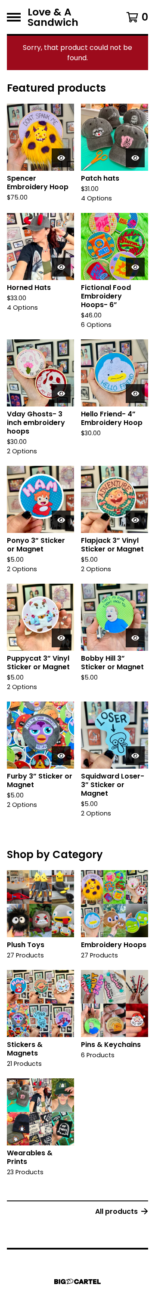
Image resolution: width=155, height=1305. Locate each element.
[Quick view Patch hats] (135, 157)
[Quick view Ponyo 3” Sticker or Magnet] (61, 520)
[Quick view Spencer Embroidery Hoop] (61, 157)
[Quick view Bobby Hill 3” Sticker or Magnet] (135, 637)
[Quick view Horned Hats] (61, 267)
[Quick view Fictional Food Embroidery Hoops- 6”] (135, 267)
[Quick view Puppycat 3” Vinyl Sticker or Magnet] (61, 637)
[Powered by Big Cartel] (77, 1281)
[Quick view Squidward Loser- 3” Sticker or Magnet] (135, 755)
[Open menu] (14, 17)
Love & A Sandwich (53, 17)
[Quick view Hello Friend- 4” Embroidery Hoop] (135, 393)
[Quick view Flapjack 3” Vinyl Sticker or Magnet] (135, 520)
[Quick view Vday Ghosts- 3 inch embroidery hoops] (61, 393)
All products (116, 1211)
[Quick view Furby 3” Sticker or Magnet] (61, 755)
